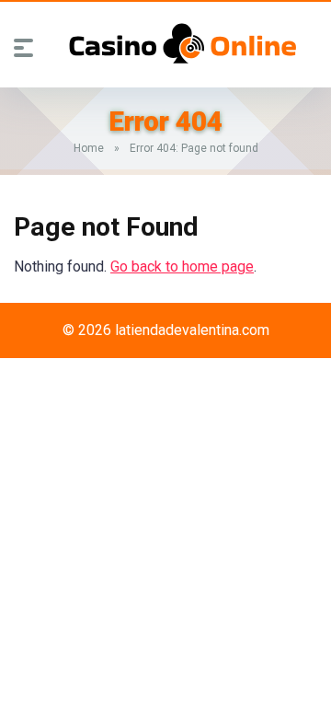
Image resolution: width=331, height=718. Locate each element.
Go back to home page (182, 266)
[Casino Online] (183, 43)
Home (89, 148)
